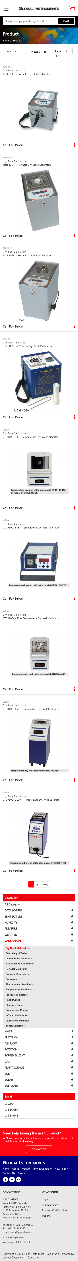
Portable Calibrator (16, 968)
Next (45, 884)
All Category (12, 904)
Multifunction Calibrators (20, 963)
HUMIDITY (11, 922)
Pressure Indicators (17, 994)
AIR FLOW (11, 1043)
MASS (8, 1031)
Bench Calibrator (15, 1025)
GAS (7, 1061)
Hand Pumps (13, 999)
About (15, 1168)
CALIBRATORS (13, 940)
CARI (66, 21)
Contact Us (9, 1173)
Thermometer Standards (19, 984)
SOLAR (9, 1079)
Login (45, 1199)
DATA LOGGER (13, 910)
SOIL (7, 1073)
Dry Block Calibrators (18, 948)
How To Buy (61, 1168)
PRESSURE (11, 928)
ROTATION (11, 1049)
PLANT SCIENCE (14, 1067)
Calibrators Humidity (17, 1020)
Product (16, 40)
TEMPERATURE (13, 916)
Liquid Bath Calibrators (19, 958)
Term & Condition (42, 1168)
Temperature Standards (19, 989)
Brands (21, 1173)
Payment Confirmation (54, 1210)
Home (6, 40)
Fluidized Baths (14, 1005)
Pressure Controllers (17, 974)
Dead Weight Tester (16, 953)
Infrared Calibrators (16, 1015)
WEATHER (11, 934)
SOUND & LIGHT (15, 1055)
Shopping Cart (50, 1205)
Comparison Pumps (17, 1010)
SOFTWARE (11, 1085)
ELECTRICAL (12, 1037)
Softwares (11, 979)
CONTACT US (39, 1149)
